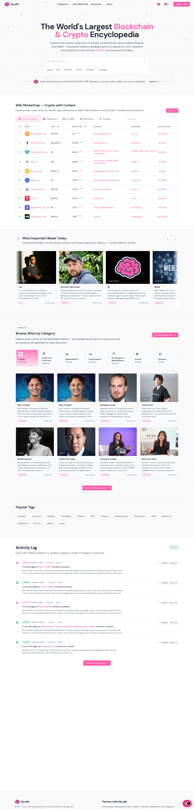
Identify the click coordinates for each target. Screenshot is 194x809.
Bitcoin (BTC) (37, 134)
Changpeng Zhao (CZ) (103, 171)
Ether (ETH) (36, 143)
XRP (32, 162)
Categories (62, 4)
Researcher (139, 516)
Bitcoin (79, 70)
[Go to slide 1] (173, 370)
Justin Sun (98, 198)
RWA (154, 516)
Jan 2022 (162, 207)
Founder (22, 516)
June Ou (97, 207)
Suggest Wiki (182, 4)
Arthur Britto (99, 163)
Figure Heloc (36, 207)
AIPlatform (23, 523)
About (109, 4)
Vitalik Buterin (100, 143)
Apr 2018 (162, 189)
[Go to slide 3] (177, 370)
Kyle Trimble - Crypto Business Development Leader (68, 626)
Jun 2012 (162, 162)
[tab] (28, 119)
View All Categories (163, 335)
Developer (66, 516)
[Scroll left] (168, 239)
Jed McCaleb (112, 160)
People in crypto (36, 562)
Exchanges (103, 70)
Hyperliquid (36, 216)
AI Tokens (68, 70)
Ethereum (90, 70)
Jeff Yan (97, 216)
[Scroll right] (175, 239)
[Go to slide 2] (175, 370)
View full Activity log (95, 663)
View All (171, 111)
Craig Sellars (99, 153)
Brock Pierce (113, 151)
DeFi (58, 70)
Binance (34, 171)
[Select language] (167, 4)
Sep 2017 (162, 198)
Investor (105, 516)
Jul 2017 (162, 171)
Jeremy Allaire (100, 180)
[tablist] (65, 119)
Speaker (51, 516)
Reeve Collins (99, 151)
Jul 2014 (162, 143)
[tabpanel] (97, 172)
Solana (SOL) (36, 189)
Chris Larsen (99, 160)
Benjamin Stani (48, 646)
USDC (33, 180)
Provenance (137, 207)
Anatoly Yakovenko (102, 189)
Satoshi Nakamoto (101, 134)
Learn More (142, 82)
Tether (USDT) (37, 152)
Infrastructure (121, 516)
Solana (134, 189)
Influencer (167, 516)
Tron (33, 198)
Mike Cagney (108, 207)
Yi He (117, 171)
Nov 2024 (162, 216)
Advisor (81, 516)
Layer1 (62, 523)
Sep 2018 (162, 180)
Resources (96, 4)
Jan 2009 (162, 134)
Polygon (135, 151)
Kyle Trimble (45, 566)
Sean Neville (113, 180)
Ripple (134, 162)
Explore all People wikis (95, 488)
